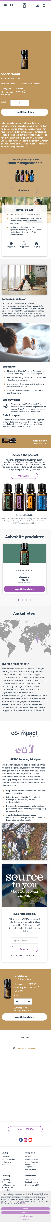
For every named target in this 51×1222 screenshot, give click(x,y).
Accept (25, 1209)
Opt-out (25, 1213)
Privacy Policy (25, 1219)
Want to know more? (25, 1216)
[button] (19, 600)
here (23, 1203)
